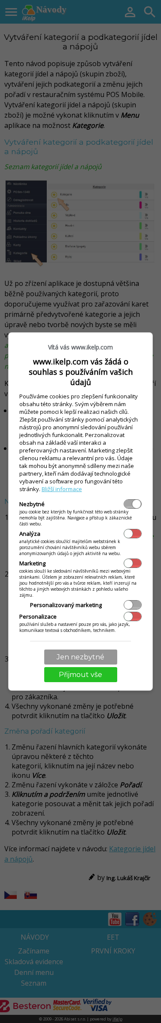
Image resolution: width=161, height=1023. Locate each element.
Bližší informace (62, 489)
